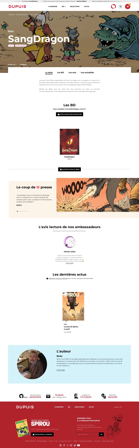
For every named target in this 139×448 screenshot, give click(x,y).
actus (86, 6)
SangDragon (37, 14)
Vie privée (97, 441)
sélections (74, 6)
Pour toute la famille (21, 14)
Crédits (75, 441)
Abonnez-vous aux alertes (58, 278)
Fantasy (30, 14)
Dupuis (18, 6)
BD (63, 6)
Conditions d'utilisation (86, 441)
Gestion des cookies (108, 441)
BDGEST (19, 205)
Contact (51, 441)
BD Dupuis (11, 14)
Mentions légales (42, 441)
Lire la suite (69, 263)
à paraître (52, 6)
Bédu (11, 31)
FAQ (56, 441)
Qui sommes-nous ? (65, 441)
